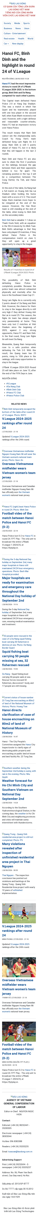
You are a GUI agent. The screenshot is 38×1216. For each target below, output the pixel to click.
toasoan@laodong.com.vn (20, 1151)
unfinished (17, 890)
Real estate (9, 38)
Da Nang (6, 674)
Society (7, 23)
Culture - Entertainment (15, 33)
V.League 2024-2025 (19, 436)
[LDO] (19, 412)
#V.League (11, 383)
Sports (26, 23)
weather (22, 813)
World (30, 38)
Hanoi (28, 744)
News (18, 28)
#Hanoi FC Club (13, 392)
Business (8, 28)
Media (17, 23)
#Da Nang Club (13, 386)
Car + (6, 43)
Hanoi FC (6, 83)
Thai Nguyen (8, 875)
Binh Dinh (6, 220)
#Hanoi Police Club (15, 395)
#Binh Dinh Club (13, 389)
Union (26, 28)
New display (17, 43)
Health (21, 38)
